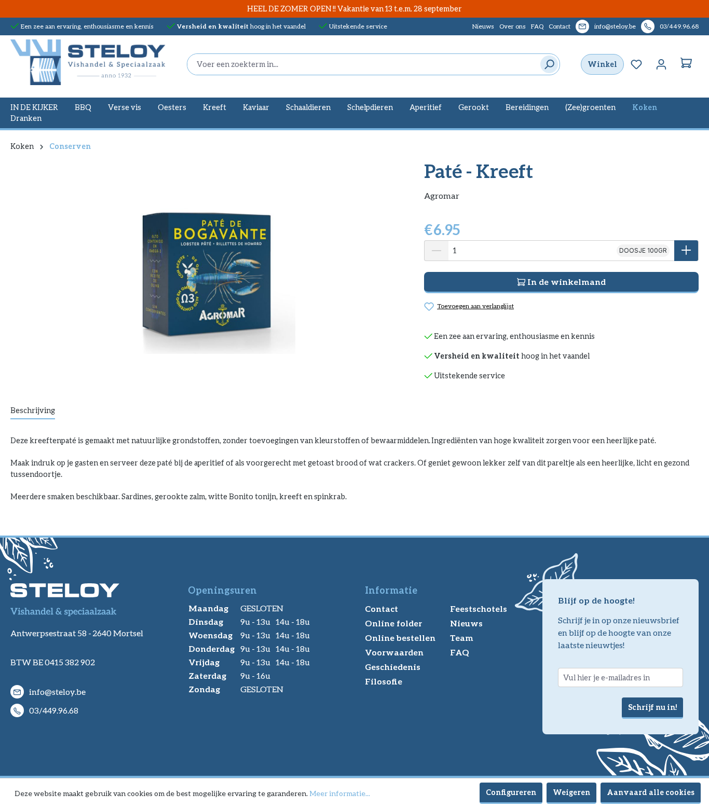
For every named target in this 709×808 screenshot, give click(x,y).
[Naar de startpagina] (88, 62)
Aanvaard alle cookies (650, 792)
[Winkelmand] (686, 64)
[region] (207, 272)
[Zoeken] (547, 64)
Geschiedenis (392, 667)
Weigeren (571, 792)
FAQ (537, 26)
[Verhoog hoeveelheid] (686, 250)
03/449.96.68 (679, 26)
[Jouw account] (661, 64)
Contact (559, 26)
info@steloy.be (615, 26)
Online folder (393, 623)
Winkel (602, 64)
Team (461, 637)
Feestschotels (478, 608)
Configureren (511, 792)
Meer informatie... (339, 793)
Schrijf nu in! (652, 707)
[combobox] (361, 64)
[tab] (32, 411)
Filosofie (383, 681)
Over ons (512, 26)
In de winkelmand (565, 281)
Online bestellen (400, 637)
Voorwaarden (394, 652)
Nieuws (483, 26)
